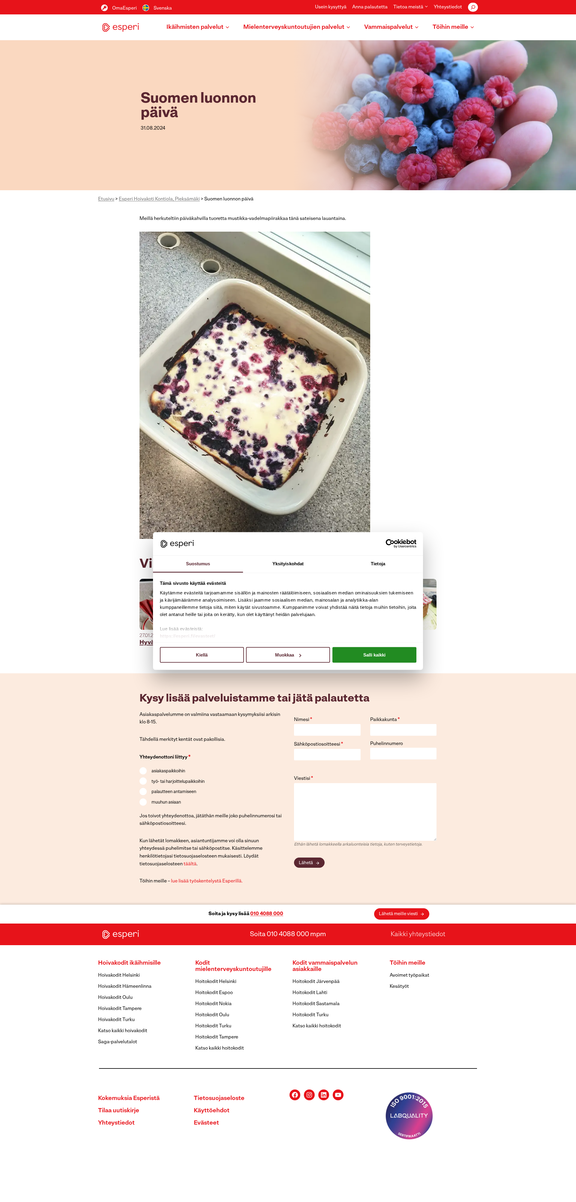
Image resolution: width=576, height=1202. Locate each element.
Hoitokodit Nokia (213, 1004)
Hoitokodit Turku (213, 1026)
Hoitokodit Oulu (212, 1015)
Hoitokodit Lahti (309, 992)
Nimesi (303, 720)
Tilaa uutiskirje (118, 1111)
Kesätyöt (399, 986)
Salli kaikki (374, 654)
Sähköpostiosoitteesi (318, 744)
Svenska (163, 8)
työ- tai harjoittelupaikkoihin (178, 782)
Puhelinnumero (386, 743)
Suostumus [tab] (198, 563)
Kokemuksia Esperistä (129, 1098)
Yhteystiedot (448, 7)
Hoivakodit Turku (116, 1019)
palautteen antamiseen (174, 792)
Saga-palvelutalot (117, 1042)
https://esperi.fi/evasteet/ (187, 635)
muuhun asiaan (166, 802)
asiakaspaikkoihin (168, 771)
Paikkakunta (385, 720)
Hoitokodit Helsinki (215, 981)
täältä (190, 864)
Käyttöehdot (212, 1111)
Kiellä (202, 654)
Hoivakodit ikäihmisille (129, 963)
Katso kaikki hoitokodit (219, 1048)
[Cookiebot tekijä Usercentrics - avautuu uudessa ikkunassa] (390, 543)
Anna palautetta (370, 7)
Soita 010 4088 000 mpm (288, 934)
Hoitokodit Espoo (214, 992)
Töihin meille (407, 963)
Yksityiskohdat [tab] (288, 563)
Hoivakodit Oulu (115, 997)
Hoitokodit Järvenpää (316, 981)
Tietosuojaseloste (219, 1098)
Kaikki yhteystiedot (418, 934)
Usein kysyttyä (330, 7)
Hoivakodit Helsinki (119, 975)
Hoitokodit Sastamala (316, 1004)
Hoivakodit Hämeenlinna (125, 986)
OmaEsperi (124, 8)
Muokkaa (284, 654)
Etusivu (106, 199)
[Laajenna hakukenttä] (473, 7)
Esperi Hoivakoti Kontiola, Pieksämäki (159, 199)
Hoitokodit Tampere (216, 1037)
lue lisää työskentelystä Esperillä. (207, 881)
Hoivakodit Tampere (120, 1008)
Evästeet (206, 1123)
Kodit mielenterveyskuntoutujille (233, 966)
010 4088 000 (266, 914)
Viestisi (303, 778)
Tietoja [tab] (378, 563)
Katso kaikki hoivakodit (122, 1031)
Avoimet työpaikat (409, 975)
